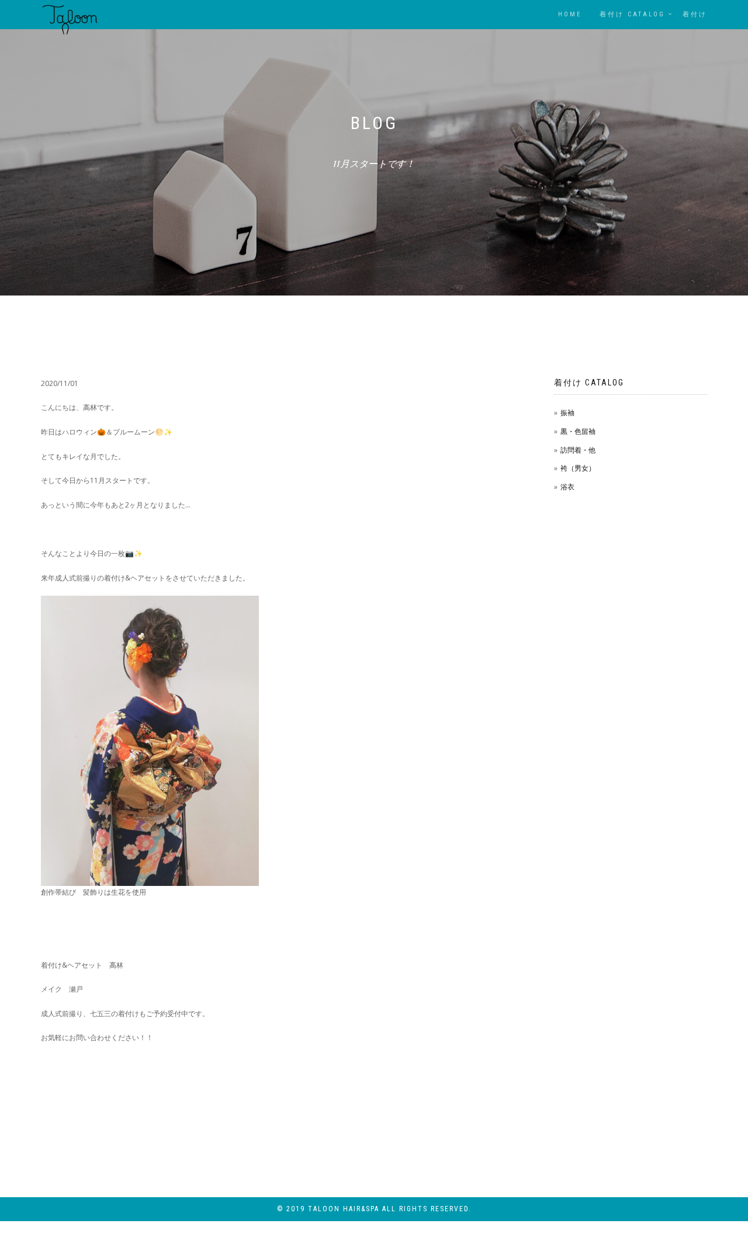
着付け (695, 14)
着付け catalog (632, 14)
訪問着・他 (577, 450)
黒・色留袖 (577, 431)
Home (570, 14)
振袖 (567, 413)
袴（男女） (577, 468)
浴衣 (567, 487)
